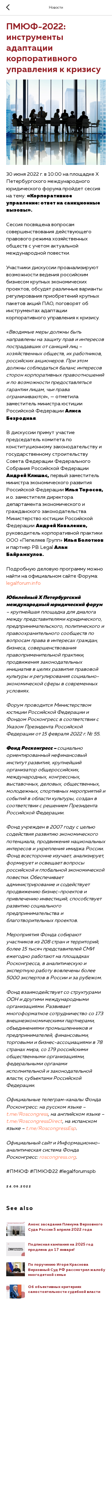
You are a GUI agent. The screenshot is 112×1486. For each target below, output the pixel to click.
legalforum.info (23, 583)
